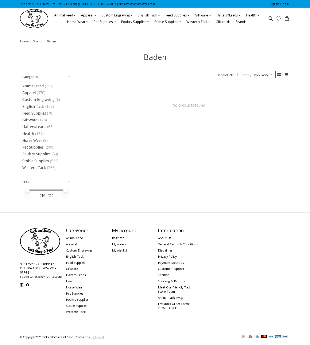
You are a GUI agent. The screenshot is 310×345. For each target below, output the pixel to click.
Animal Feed (33, 85)
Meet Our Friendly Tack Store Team (174, 289)
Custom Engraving (38, 99)
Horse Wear (32, 140)
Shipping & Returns (171, 281)
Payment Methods (171, 262)
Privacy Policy (167, 256)
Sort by (246, 75)
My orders (119, 244)
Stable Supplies (35, 160)
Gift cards (223, 22)
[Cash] (243, 337)
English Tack (33, 106)
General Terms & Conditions (178, 244)
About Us (164, 238)
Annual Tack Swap (170, 297)
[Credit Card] (257, 337)
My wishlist (119, 250)
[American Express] (278, 337)
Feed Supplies (34, 113)
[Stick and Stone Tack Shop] (34, 18)
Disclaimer (165, 250)
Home (24, 41)
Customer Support (171, 269)
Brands (241, 22)
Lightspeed (97, 337)
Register (118, 238)
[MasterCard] (264, 337)
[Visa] (271, 337)
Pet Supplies (33, 147)
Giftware (29, 119)
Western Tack (34, 167)
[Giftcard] (250, 337)
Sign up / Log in (280, 4)
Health (28, 133)
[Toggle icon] (271, 18)
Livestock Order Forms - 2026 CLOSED (175, 306)
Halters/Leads (34, 126)
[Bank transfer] (285, 337)
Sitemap (164, 275)
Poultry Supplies (36, 153)
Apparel (29, 92)
